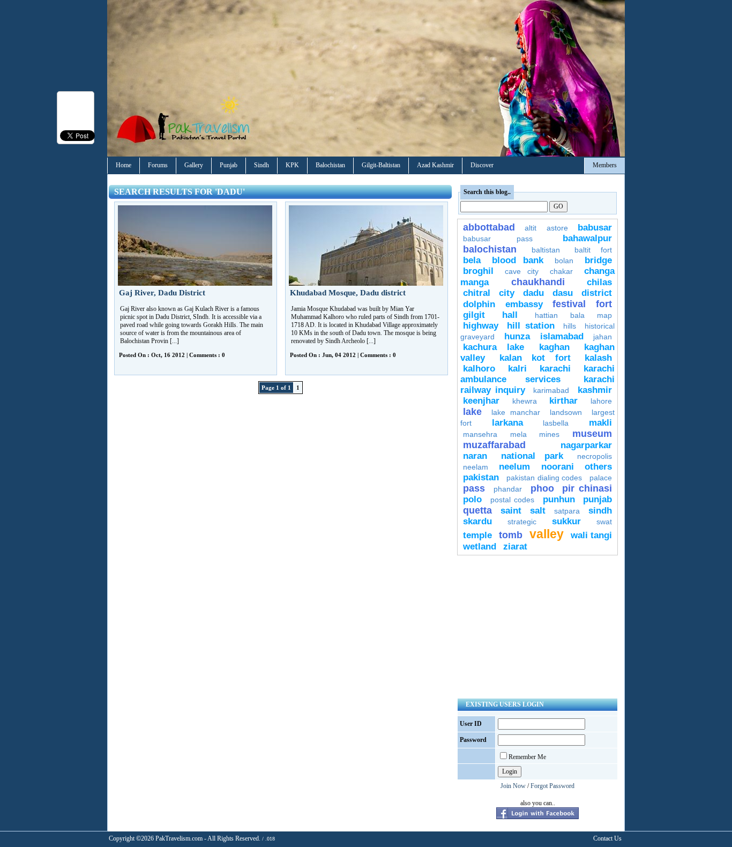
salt (538, 511)
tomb (510, 535)
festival (569, 304)
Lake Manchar (515, 412)
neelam (475, 467)
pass (474, 488)
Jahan (602, 336)
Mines (549, 434)
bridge (598, 260)
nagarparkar (586, 445)
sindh (600, 511)
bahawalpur (587, 238)
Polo (472, 499)
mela (518, 434)
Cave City (522, 271)
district (596, 293)
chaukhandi (538, 282)
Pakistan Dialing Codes (544, 477)
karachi (555, 368)
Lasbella (556, 423)
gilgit (474, 315)
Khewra (524, 401)
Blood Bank (517, 260)
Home (123, 165)
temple (477, 535)
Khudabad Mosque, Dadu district (348, 292)
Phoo (542, 488)
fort (604, 304)
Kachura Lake (493, 347)
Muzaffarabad (494, 445)
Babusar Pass (498, 238)
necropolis (594, 456)
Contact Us (607, 838)
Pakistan (481, 477)
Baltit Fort (593, 250)
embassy (524, 304)
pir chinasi (587, 488)
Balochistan (330, 165)
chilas (599, 282)
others (598, 467)
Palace (600, 477)
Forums (158, 165)
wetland (479, 546)
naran (475, 456)
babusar (595, 227)
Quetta (477, 510)
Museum (592, 433)
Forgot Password (552, 786)
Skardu (477, 521)
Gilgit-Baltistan (381, 165)
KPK (292, 165)
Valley (546, 534)
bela (472, 260)
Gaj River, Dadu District (162, 292)
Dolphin (479, 304)
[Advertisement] (537, 627)
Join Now (513, 786)
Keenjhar (481, 401)
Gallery (193, 165)
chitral (476, 293)
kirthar (563, 401)
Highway (480, 326)
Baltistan (546, 250)
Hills (569, 326)
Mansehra (480, 434)
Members (605, 165)
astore (557, 228)
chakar (561, 271)
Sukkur (566, 521)
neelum (514, 467)
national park (532, 456)
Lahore (601, 401)
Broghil (478, 271)
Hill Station (530, 326)
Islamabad (562, 336)
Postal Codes (512, 499)
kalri (517, 368)
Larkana (507, 423)
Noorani (557, 467)
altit (530, 228)
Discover (482, 165)
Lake (472, 411)
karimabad (551, 390)
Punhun (559, 499)
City (506, 293)
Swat (604, 521)
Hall (510, 315)
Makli (600, 423)
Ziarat (515, 546)
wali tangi (591, 535)
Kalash (598, 358)
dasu (562, 293)
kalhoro (479, 368)
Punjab (228, 165)
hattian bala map (573, 315)
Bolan (564, 260)
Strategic (521, 521)
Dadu (533, 293)
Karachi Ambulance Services (537, 373)
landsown (566, 412)
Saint (511, 511)
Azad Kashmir (435, 165)
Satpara (567, 511)
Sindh (261, 165)
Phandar (508, 489)
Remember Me (527, 757)
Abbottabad (489, 227)
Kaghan (554, 347)
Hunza (517, 336)
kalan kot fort (535, 358)
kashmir (595, 390)
